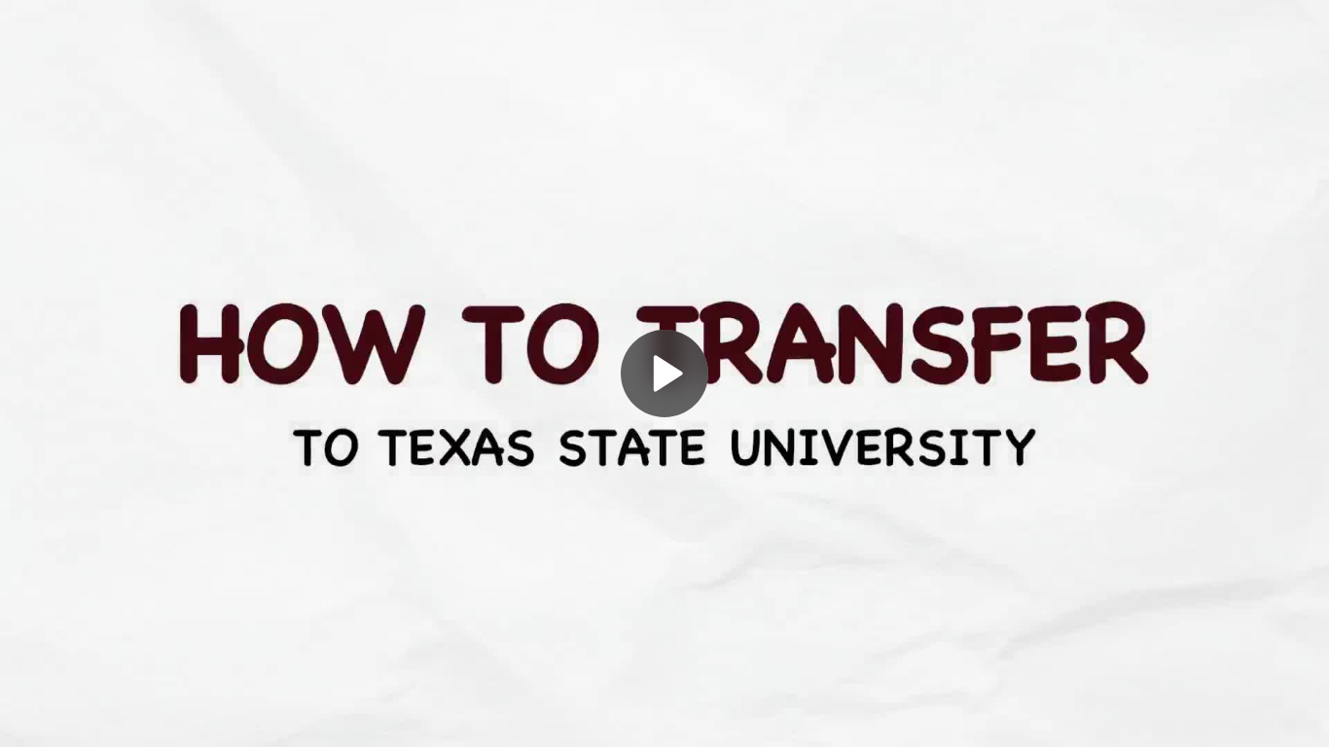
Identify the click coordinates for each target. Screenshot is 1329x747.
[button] (664, 373)
